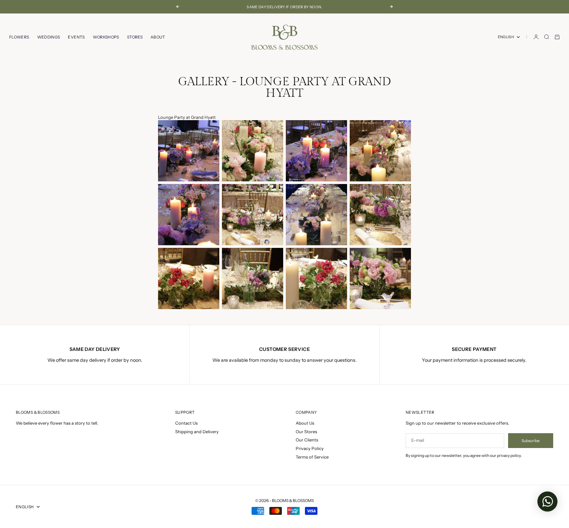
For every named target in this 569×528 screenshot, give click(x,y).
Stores (135, 37)
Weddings (48, 37)
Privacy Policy (310, 448)
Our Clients (307, 439)
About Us (305, 423)
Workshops (106, 37)
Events (76, 37)
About (157, 37)
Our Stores (306, 431)
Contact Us (186, 423)
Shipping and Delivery (197, 431)
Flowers (19, 37)
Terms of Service (312, 457)
